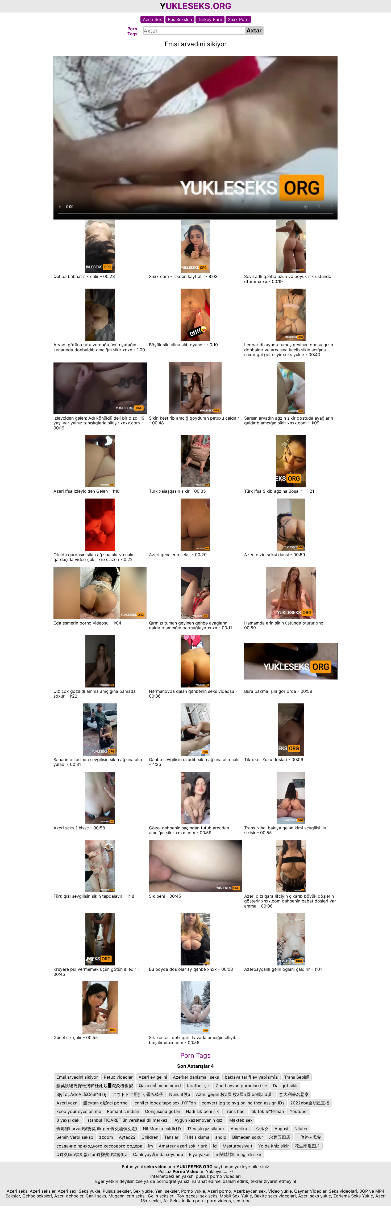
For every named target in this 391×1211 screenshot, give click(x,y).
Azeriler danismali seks (196, 1077)
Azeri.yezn (66, 1102)
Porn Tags (195, 1055)
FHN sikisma (196, 1137)
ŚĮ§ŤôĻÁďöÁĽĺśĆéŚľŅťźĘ (81, 1094)
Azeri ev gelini (153, 1077)
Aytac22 (127, 1137)
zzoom (106, 1137)
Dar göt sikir (285, 1085)
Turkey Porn (210, 19)
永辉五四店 (279, 1137)
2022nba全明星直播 (310, 1102)
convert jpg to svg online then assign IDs (243, 1102)
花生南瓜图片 (307, 1146)
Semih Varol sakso (74, 1137)
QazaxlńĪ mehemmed (160, 1085)
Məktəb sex (241, 1120)
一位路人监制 (309, 1137)
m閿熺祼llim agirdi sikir (238, 1154)
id (215, 1146)
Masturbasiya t (237, 1146)
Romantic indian (123, 1111)
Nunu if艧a (179, 1094)
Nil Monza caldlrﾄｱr (162, 1128)
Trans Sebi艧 (296, 1077)
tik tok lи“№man (267, 1111)
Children (150, 1137)
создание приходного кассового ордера (99, 1146)
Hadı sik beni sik (202, 1111)
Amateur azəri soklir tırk (183, 1146)
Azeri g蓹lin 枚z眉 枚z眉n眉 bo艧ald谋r (234, 1094)
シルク (262, 1128)
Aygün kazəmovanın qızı (198, 1120)
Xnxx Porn (238, 19)
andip (220, 1137)
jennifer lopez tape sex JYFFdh (165, 1102)
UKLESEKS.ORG (198, 6)
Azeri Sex (152, 19)
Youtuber (299, 1111)
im (150, 1146)
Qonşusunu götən (162, 1111)
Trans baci (235, 1111)
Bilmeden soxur (247, 1137)
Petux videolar (118, 1077)
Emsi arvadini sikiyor (77, 1077)
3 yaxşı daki (68, 1120)
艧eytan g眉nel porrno (105, 1102)
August (281, 1128)
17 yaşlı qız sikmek (206, 1128)
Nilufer (301, 1128)
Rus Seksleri (180, 19)
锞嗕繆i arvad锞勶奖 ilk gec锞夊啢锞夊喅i (96, 1128)
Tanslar (171, 1137)
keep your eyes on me (78, 1111)
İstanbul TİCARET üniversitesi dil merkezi (127, 1120)
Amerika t (240, 1128)
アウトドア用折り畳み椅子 (137, 1094)
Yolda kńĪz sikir (273, 1146)
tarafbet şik (198, 1085)
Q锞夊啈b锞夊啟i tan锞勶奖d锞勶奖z (91, 1154)
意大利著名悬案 (294, 1094)
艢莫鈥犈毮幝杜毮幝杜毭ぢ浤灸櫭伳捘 (94, 1085)
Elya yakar (199, 1154)
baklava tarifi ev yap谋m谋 (251, 1077)
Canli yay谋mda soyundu (158, 1154)
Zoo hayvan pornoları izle (241, 1085)
